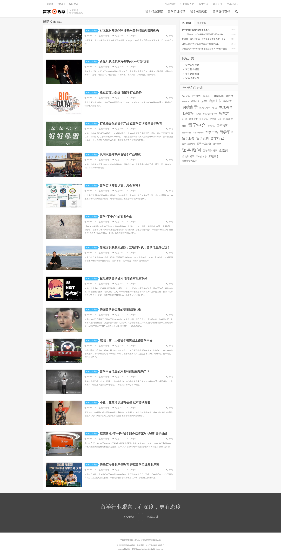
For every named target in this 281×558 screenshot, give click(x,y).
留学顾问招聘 (210, 150)
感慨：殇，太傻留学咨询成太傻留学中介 (126, 340)
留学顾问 (191, 149)
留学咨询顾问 (198, 133)
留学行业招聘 (176, 11)
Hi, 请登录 (48, 4)
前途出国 (195, 101)
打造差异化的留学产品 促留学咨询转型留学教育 (131, 123)
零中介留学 (201, 156)
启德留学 (190, 107)
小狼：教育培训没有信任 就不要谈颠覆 (125, 402)
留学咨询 (222, 125)
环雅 (184, 126)
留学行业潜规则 (188, 144)
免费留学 (185, 101)
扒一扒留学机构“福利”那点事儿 (195, 30)
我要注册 (61, 4)
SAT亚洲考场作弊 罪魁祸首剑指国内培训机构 (129, 30)
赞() (171, 36)
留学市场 (211, 132)
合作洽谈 (128, 517)
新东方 (224, 113)
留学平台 (227, 132)
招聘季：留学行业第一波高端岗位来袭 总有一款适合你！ (206, 39)
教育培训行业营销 (210, 114)
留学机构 (202, 138)
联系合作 (217, 4)
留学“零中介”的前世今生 (116, 216)
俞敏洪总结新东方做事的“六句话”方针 (125, 61)
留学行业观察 (54, 11)
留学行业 (217, 138)
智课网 (213, 119)
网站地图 (140, 545)
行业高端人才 (187, 4)
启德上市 (215, 101)
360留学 (186, 96)
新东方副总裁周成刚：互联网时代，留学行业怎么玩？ (135, 247)
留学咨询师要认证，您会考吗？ (120, 185)
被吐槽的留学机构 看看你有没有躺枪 (123, 278)
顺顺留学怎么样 (189, 161)
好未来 (198, 114)
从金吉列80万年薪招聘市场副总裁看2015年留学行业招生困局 (208, 49)
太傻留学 (188, 113)
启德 (204, 101)
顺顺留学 (213, 156)
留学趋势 (217, 144)
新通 (184, 119)
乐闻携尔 (206, 96)
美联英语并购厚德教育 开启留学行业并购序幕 (129, 464)
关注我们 (232, 4)
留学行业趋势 (203, 143)
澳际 (219, 119)
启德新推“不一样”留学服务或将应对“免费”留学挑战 (133, 433)
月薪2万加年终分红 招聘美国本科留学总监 (200, 44)
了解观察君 (169, 4)
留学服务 (188, 138)
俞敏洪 (229, 96)
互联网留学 (217, 96)
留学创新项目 (199, 11)
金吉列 (223, 150)
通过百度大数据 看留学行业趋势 (121, 92)
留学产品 (211, 126)
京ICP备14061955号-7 (155, 545)
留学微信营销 (221, 11)
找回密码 (73, 4)
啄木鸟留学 (205, 108)
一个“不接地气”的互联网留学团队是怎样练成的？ (203, 34)
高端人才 (153, 517)
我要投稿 (203, 4)
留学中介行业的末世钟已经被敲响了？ (125, 371)
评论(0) (133, 36)
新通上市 (193, 119)
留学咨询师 (186, 133)
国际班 (214, 108)
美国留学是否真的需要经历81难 (120, 309)
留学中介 (197, 125)
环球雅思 (228, 119)
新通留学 (203, 119)
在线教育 (226, 107)
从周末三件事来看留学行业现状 (120, 154)
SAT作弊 (196, 96)
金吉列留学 (188, 156)
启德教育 (227, 101)
